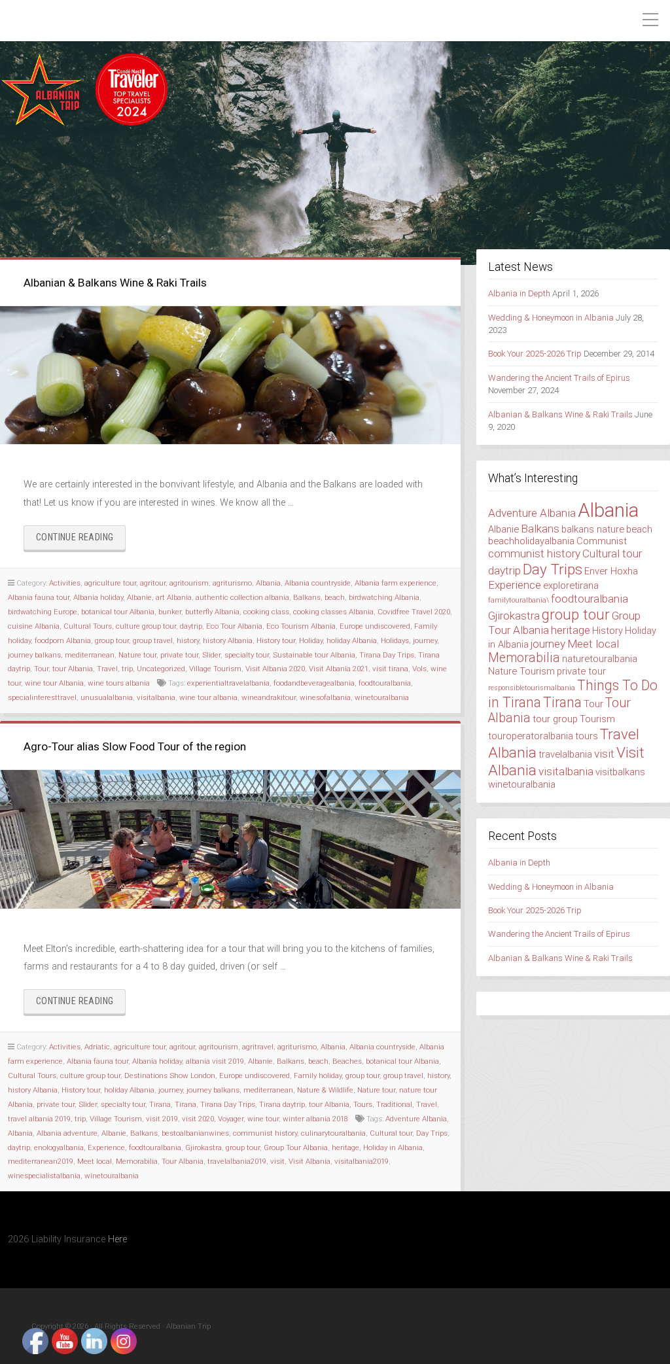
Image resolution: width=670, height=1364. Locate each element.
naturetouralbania (599, 659)
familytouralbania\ (518, 600)
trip (127, 668)
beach (335, 597)
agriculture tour (110, 582)
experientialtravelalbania (228, 683)
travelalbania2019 (236, 1161)
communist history (265, 1133)
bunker (169, 611)
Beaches (347, 1061)
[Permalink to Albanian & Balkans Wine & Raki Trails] (230, 375)
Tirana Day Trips (386, 654)
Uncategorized (161, 668)
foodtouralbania (385, 683)
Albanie (139, 597)
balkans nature (592, 529)
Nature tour (137, 654)
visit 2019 (162, 1118)
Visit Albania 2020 (275, 668)
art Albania (174, 597)
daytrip (191, 626)
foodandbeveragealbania (314, 683)
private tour (179, 654)
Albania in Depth (519, 293)
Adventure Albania (416, 1118)
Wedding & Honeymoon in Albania (551, 318)
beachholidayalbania (531, 541)
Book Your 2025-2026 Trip (535, 353)
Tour (41, 668)
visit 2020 (198, 1118)
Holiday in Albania (393, 1147)
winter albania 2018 (315, 1118)
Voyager (230, 1118)
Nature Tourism (521, 671)
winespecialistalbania (44, 1175)
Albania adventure (67, 1133)
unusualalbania (106, 697)
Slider (211, 654)
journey (425, 640)
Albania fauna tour (38, 597)
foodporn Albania (63, 640)
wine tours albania (119, 683)
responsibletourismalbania (531, 688)
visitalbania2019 (361, 1161)
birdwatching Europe (42, 611)
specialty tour (246, 654)
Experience (106, 1147)
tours (586, 736)
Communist (601, 541)
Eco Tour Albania (234, 626)
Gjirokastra (203, 1147)
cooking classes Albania (333, 611)
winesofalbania (325, 697)
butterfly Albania (212, 611)
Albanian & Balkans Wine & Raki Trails (115, 282)
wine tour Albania (54, 683)
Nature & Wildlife (325, 1089)
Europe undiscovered (375, 626)
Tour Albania (182, 1161)
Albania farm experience (395, 582)
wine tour (263, 1118)
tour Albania (72, 668)
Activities (64, 582)
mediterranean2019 (40, 1161)
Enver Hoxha (611, 571)
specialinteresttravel (42, 697)
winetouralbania (382, 697)
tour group (555, 719)
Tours (362, 1104)
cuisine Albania (34, 626)
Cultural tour (391, 1133)
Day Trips (432, 1133)
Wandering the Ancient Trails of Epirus (559, 378)
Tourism (597, 719)
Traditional (394, 1104)
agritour (153, 582)
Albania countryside (318, 582)
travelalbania (565, 754)
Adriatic (97, 1046)
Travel (107, 668)
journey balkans (34, 654)
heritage (345, 1147)
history (188, 640)
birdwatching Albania (384, 597)
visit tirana (390, 668)
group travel (153, 640)
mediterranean (90, 654)
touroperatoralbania (530, 736)
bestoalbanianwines (195, 1133)
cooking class (266, 611)
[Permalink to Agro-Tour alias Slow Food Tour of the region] (230, 839)
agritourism (189, 582)
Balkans (307, 597)
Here (117, 1239)
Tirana (160, 1104)
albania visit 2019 (215, 1061)
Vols (419, 668)
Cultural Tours (87, 626)
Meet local (94, 1161)
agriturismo (232, 582)
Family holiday (318, 1075)
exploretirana (571, 585)
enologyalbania (59, 1147)
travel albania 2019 (39, 1118)
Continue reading (81, 540)
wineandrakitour (268, 697)
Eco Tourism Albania (301, 626)
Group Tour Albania (296, 1147)
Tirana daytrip (282, 1104)
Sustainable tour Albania (314, 654)
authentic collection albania (242, 597)
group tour (112, 640)
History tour (275, 640)
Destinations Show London (169, 1075)
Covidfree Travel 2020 (414, 611)
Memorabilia (137, 1161)
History (607, 631)
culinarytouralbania (333, 1133)
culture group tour (146, 626)
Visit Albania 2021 (338, 668)
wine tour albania (208, 697)
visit (277, 1161)
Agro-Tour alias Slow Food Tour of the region (135, 746)
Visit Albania (309, 1161)
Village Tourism (215, 668)
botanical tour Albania (117, 611)
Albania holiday (98, 597)
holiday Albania (351, 640)
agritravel (257, 1046)
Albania (268, 582)
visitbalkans (620, 772)
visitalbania (156, 697)
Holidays (395, 640)
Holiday (311, 640)
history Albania (228, 640)
